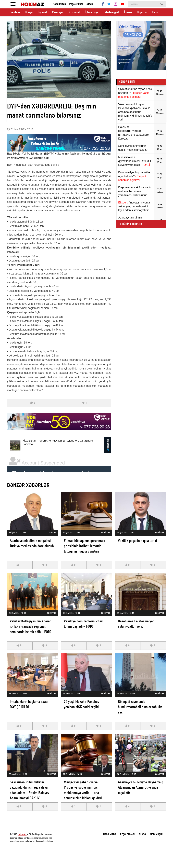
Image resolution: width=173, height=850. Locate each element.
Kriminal (74, 12)
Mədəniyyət (112, 12)
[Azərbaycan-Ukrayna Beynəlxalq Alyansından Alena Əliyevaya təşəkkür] (140, 752)
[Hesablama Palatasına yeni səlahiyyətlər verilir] (140, 591)
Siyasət (42, 12)
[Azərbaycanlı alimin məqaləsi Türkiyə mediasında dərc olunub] (32, 511)
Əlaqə (89, 4)
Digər (140, 12)
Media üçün (156, 834)
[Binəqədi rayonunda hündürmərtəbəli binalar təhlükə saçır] (140, 672)
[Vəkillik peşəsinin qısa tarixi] (140, 511)
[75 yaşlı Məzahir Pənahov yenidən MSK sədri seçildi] (86, 672)
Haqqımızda (59, 4)
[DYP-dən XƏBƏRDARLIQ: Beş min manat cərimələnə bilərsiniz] (59, 59)
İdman (128, 12)
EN (153, 12)
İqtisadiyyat (92, 12)
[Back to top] (163, 840)
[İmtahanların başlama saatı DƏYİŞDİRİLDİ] (32, 672)
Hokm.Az (22, 834)
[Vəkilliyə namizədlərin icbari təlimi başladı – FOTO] (86, 591)
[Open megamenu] (13, 4)
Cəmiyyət (58, 12)
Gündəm (15, 12)
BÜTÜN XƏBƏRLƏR (132, 224)
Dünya (29, 12)
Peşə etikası (76, 4)
